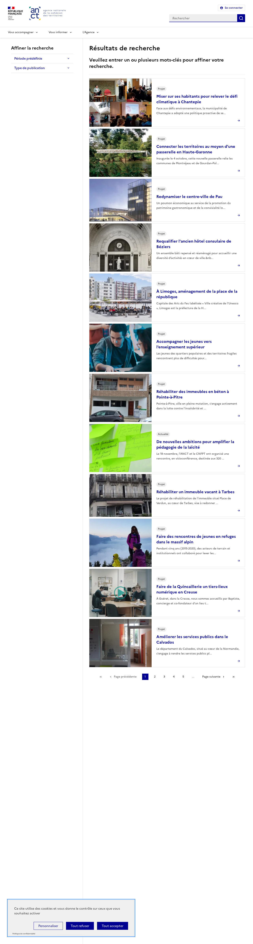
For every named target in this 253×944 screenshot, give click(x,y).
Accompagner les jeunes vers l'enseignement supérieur (184, 344)
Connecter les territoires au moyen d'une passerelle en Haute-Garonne (195, 149)
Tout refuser (80, 925)
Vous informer (58, 32)
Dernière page (233, 677)
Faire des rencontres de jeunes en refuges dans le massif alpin (196, 539)
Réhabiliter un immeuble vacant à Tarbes (195, 492)
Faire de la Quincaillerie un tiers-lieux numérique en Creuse (192, 589)
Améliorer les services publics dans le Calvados (192, 639)
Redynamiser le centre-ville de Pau (189, 197)
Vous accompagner (21, 32)
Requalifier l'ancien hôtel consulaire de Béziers (193, 244)
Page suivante (211, 677)
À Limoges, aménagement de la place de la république (196, 294)
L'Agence (88, 32)
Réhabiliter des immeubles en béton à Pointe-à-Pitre (192, 394)
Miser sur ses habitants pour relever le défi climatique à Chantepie (197, 99)
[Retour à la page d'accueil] (47, 13)
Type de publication (29, 68)
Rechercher (241, 18)
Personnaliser (48, 925)
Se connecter (234, 8)
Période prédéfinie (28, 58)
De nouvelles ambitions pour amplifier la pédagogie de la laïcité (195, 444)
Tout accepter (112, 925)
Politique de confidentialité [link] (23, 934)
